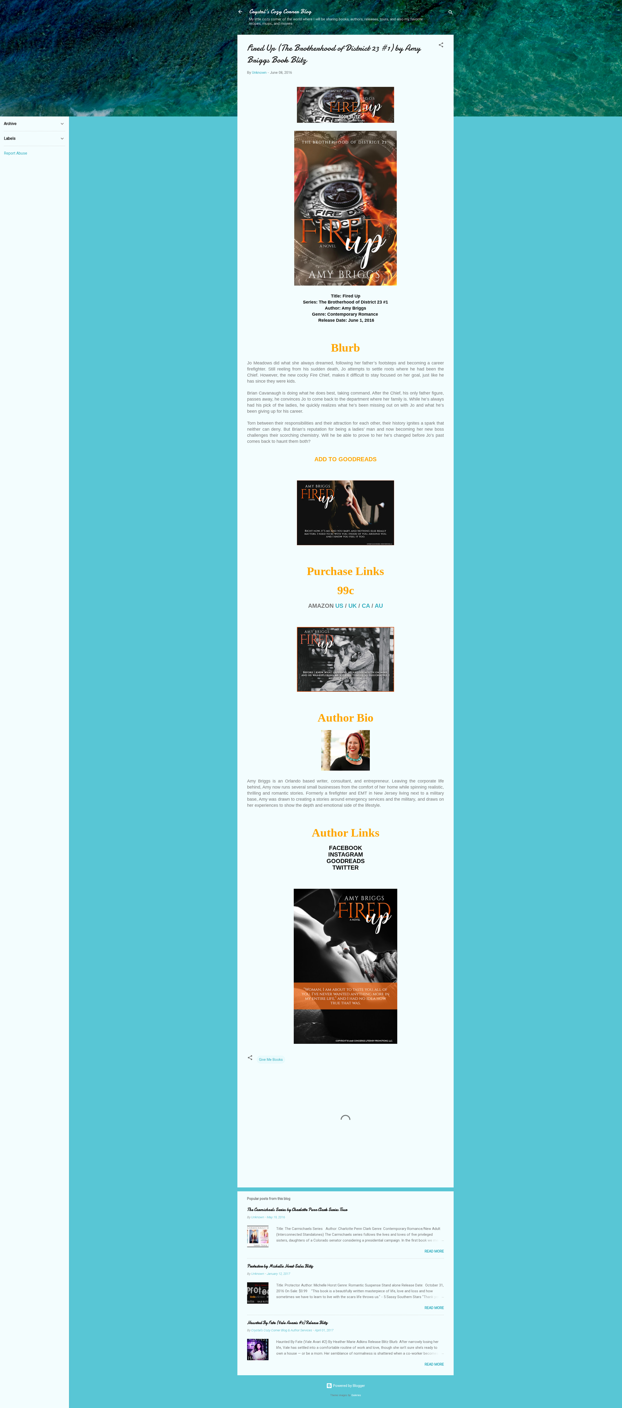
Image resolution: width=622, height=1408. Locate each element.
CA (366, 605)
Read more (434, 1251)
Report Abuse (15, 153)
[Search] (451, 13)
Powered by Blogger (348, 1385)
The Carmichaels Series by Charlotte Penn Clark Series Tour (297, 1210)
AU (379, 605)
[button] (441, 45)
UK (352, 605)
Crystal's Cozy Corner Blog (280, 12)
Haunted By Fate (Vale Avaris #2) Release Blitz (287, 1323)
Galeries (356, 1395)
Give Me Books (271, 1059)
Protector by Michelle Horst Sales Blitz (280, 1266)
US (339, 605)
